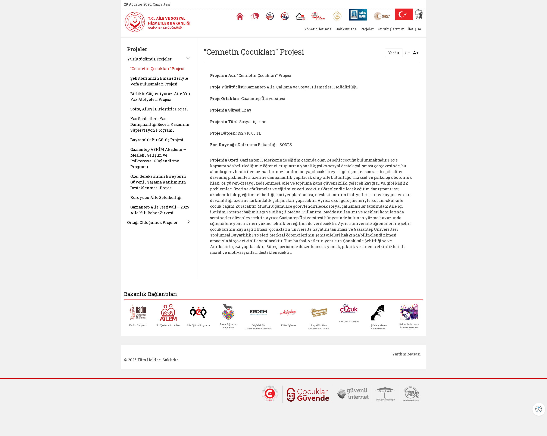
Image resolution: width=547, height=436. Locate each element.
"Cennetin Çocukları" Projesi (157, 68)
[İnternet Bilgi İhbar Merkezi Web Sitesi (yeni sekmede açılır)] (411, 393)
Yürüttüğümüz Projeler (149, 59)
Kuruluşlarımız (391, 29)
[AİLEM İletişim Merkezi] (318, 16)
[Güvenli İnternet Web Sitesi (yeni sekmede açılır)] (353, 393)
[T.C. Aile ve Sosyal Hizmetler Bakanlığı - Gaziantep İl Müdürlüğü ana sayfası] (136, 22)
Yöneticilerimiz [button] (317, 29)
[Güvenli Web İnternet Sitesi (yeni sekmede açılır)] (385, 393)
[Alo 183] (270, 16)
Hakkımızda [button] (346, 29)
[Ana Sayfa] (240, 16)
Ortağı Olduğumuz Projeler (152, 222)
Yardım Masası (406, 354)
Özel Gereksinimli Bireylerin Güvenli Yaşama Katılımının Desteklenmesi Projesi (158, 182)
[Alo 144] (285, 16)
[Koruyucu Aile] (300, 16)
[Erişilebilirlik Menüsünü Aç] (538, 409)
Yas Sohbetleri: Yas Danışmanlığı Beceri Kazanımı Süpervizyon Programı (160, 124)
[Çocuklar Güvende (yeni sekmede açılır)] (308, 393)
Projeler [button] (367, 29)
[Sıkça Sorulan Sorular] (255, 16)
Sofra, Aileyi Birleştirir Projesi (159, 109)
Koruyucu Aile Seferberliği (156, 197)
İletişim (414, 29)
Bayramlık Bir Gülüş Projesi (156, 139)
